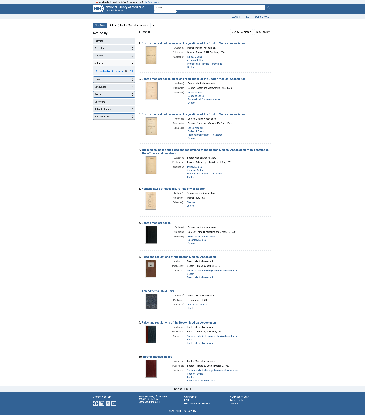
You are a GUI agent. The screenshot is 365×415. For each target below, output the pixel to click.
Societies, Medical (197, 240)
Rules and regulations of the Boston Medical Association (179, 257)
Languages (100, 87)
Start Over (100, 25)
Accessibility (236, 400)
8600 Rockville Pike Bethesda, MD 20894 (149, 400)
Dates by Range (102, 109)
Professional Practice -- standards (204, 63)
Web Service (262, 16)
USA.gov (192, 411)
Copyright (99, 101)
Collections (100, 48)
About (236, 16)
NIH (178, 411)
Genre (97, 94)
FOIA (186, 400)
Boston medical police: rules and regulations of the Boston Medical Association (194, 43)
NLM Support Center (240, 396)
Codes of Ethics (195, 60)
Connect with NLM (102, 396)
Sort (240, 32)
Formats (98, 40)
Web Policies (191, 396)
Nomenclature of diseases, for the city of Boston (173, 188)
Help (247, 16)
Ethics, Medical (194, 57)
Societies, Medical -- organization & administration (212, 270)
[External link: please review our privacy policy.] (95, 403)
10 (262, 31)
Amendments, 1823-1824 (158, 291)
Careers (234, 403)
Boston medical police (156, 223)
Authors (98, 63)
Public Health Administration (202, 236)
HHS (183, 411)
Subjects (99, 55)
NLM (171, 411)
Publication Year (102, 116)
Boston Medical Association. (201, 277)
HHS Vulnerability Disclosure (198, 403)
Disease (191, 202)
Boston (190, 67)
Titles (97, 79)
